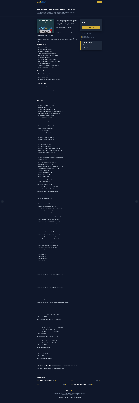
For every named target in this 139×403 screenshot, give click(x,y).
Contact (81, 2)
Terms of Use (60, 397)
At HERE (63, 30)
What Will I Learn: (86, 44)
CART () (99, 2)
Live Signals (65, 2)
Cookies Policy (72, 397)
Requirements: (85, 46)
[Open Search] (89, 2)
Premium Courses (56, 2)
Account (93, 2)
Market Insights (73, 2)
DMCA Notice (78, 397)
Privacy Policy (66, 397)
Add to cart (91, 27)
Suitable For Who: (86, 47)
